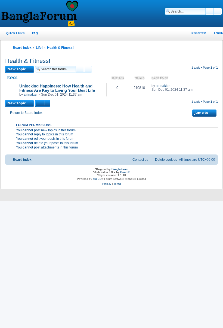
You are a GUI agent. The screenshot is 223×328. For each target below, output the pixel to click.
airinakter (31, 94)
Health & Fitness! (27, 60)
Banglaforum (120, 169)
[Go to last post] (172, 86)
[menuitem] (32, 33)
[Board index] (39, 14)
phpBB (97, 178)
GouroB (125, 172)
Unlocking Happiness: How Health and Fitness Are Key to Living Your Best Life (57, 88)
